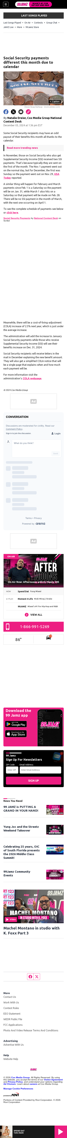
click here (12, 212)
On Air (27, 22)
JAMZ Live (8, 27)
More (19, 27)
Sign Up (33, 780)
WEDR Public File (12, 1019)
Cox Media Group (20, 1077)
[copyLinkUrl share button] (28, 111)
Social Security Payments (16, 218)
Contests (38, 22)
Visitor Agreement (53, 1079)
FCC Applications (13, 1024)
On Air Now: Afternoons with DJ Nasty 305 (33, 582)
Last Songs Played (12, 22)
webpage (35, 378)
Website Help (10, 1059)
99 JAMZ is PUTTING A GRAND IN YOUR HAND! (20, 808)
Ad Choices (9, 1084)
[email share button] (20, 111)
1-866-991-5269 (34, 626)
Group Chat (51, 22)
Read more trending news (22, 147)
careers (33, 1084)
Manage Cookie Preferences (18, 1088)
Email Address (26, 764)
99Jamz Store (32, 27)
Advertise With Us (13, 1044)
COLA (26, 378)
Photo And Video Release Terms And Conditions (30, 1030)
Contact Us (9, 996)
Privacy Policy (15, 1082)
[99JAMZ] (33, 4)
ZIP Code (10, 764)
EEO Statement (11, 1013)
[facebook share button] (5, 111)
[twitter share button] (13, 111)
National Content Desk (46, 218)
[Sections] (5, 4)
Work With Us (11, 1002)
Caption (55, 101)
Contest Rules (11, 1008)
